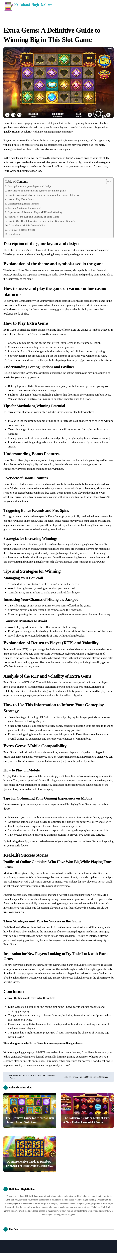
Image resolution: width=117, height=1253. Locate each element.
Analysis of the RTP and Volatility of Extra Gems (33, 216)
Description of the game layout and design (30, 186)
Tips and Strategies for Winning (24, 207)
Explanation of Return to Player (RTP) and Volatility (35, 212)
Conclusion (15, 234)
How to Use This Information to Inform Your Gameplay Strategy (41, 221)
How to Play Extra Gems (21, 199)
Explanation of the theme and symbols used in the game (37, 190)
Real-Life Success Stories (22, 229)
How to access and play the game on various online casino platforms (43, 194)
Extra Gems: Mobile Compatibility (27, 225)
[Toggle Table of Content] (107, 181)
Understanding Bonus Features (23, 203)
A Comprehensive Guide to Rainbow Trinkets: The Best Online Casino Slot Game (29, 1165)
